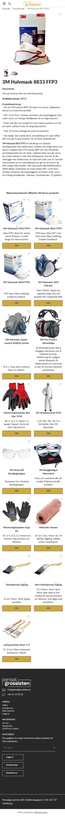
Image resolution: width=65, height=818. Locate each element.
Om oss (5, 723)
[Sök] (9, 3)
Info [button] (16, 246)
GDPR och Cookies (10, 729)
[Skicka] (53, 748)
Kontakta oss (7, 708)
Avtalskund (7, 726)
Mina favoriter (8, 711)
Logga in (5, 714)
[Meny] (4, 3)
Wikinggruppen (40, 813)
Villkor (5, 705)
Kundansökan (12, 765)
